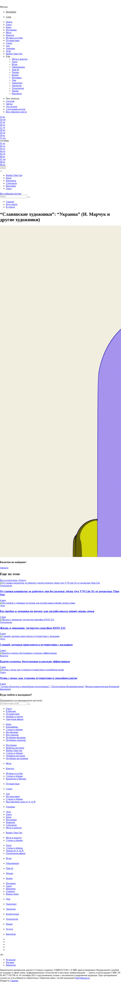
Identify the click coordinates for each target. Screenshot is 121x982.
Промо (15, 91)
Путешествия (12, 40)
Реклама (10, 962)
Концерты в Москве (16, 778)
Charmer (14, 980)
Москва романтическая (96, 686)
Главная (10, 201)
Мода (8, 32)
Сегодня (10, 101)
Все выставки (13, 796)
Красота (10, 35)
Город (9, 24)
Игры (14, 64)
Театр (14, 61)
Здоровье (10, 48)
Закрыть (4, 567)
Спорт (9, 43)
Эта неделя (11, 106)
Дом (14, 80)
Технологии (18, 88)
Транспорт (17, 83)
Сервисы (10, 891)
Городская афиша (14, 719)
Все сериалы (12, 735)
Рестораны (11, 30)
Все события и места (16, 112)
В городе (10, 207)
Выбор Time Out (14, 53)
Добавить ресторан (15, 755)
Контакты (17, 93)
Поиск (9, 22)
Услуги (9, 929)
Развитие (10, 822)
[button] (1, 171)
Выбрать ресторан (15, 748)
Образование (18, 67)
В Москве (11, 711)
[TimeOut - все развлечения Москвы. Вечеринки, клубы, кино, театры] (6, 4)
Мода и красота (19, 59)
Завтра (9, 104)
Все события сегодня (10, 193)
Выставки (11, 186)
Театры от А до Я (14, 850)
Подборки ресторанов (17, 758)
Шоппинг (11, 888)
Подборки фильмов (16, 737)
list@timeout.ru (82, 978)
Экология (16, 85)
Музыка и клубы (14, 38)
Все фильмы (12, 732)
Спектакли (11, 183)
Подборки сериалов (16, 740)
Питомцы (17, 77)
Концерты (11, 180)
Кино (8, 27)
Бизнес (15, 75)
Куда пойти (11, 204)
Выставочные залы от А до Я (20, 801)
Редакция (10, 959)
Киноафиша (12, 727)
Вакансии (11, 965)
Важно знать (12, 894)
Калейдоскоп (12, 914)
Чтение (15, 72)
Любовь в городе (14, 716)
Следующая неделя (15, 109)
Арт (8, 46)
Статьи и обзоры (14, 729)
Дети (8, 51)
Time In (15, 69)
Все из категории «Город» (13, 580)
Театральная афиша (15, 853)
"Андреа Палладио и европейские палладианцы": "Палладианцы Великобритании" (42, 686)
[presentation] (1, 167)
